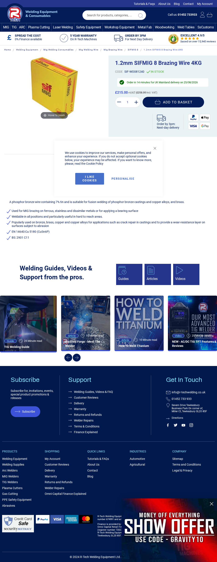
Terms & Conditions (86, 426)
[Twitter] (175, 426)
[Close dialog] (211, 504)
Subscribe (28, 411)
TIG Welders (10, 482)
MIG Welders (10, 476)
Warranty (51, 476)
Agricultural (137, 464)
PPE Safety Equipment (17, 499)
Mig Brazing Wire (113, 50)
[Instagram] (191, 426)
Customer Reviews (57, 464)
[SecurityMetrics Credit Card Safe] (18, 531)
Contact (188, 4)
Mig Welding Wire (88, 50)
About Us (164, 4)
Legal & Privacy (182, 470)
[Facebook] (168, 426)
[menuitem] (6, 27)
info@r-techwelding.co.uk (188, 392)
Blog (177, 4)
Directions (177, 417)
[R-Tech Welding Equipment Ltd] (30, 13)
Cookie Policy (94, 163)
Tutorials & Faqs (144, 4)
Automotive (137, 458)
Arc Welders (10, 470)
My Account (205, 4)
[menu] (108, 27)
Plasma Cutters (12, 488)
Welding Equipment (27, 50)
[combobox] (114, 15)
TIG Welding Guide (16, 347)
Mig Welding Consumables (58, 50)
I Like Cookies (89, 178)
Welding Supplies (13, 464)
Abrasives (8, 505)
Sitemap (177, 458)
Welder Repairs (54, 488)
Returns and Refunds (58, 482)
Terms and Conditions (186, 464)
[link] (169, 530)
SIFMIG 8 (133, 50)
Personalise (122, 178)
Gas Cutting (10, 493)
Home (7, 50)
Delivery (50, 470)
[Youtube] (183, 426)
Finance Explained (86, 432)
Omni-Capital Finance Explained (65, 493)
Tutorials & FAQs (98, 458)
